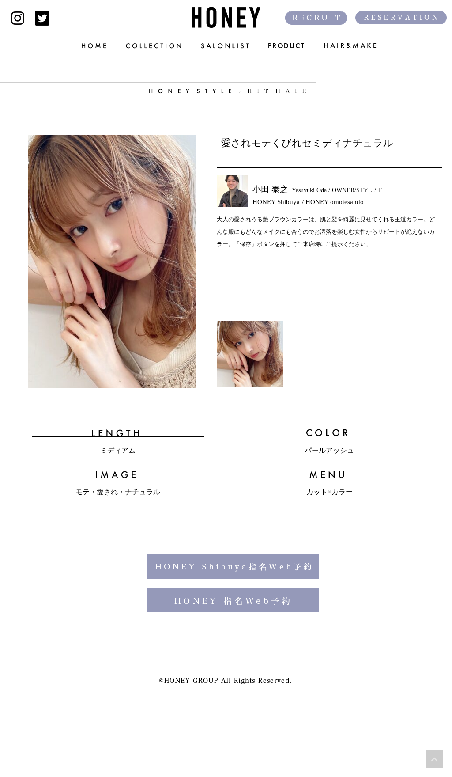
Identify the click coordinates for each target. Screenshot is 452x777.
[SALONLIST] (226, 45)
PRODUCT (287, 45)
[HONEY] (226, 17)
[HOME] (89, 45)
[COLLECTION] (154, 45)
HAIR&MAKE (356, 45)
